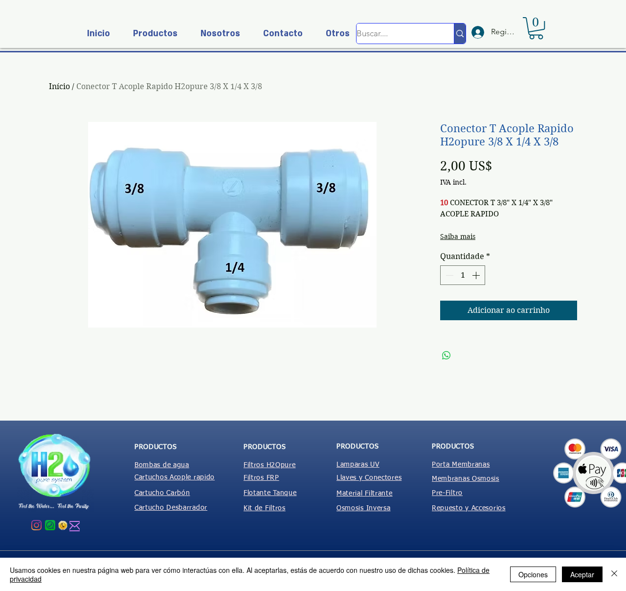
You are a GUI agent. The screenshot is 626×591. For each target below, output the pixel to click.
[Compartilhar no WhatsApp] (446, 355)
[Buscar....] (460, 34)
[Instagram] (36, 525)
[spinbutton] (462, 275)
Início (59, 86)
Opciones (533, 574)
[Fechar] (614, 574)
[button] (151, 33)
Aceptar (582, 574)
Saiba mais (457, 236)
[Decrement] (448, 275)
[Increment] (477, 275)
